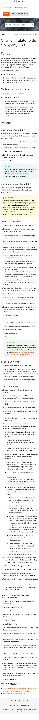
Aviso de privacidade (8, 709)
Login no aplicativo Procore (20, 13)
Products (15, 34)
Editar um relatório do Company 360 (14, 693)
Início (8, 34)
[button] (32, 24)
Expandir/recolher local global (35, 34)
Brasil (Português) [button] (21, 7)
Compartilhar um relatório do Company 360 (16, 691)
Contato (6, 13)
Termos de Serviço (22, 709)
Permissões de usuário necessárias (14, 94)
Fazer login (19, 711)
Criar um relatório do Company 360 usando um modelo (20, 688)
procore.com (7, 7)
